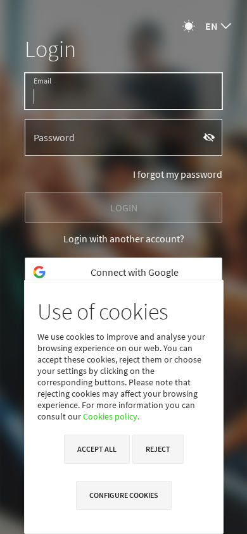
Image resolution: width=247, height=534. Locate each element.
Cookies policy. (111, 416)
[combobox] (218, 26)
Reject (158, 449)
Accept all (97, 449)
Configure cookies (123, 495)
